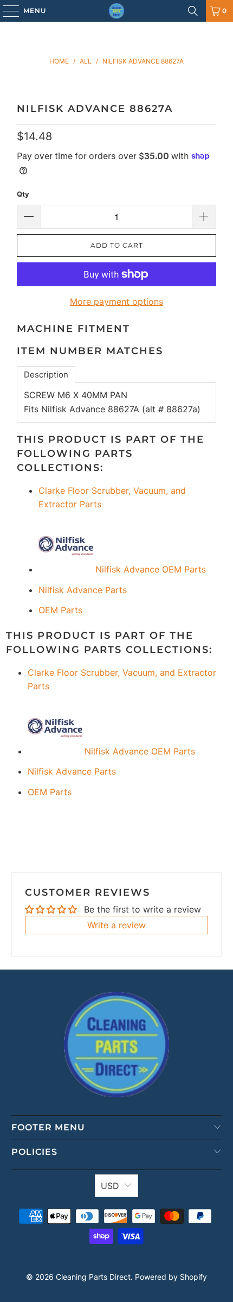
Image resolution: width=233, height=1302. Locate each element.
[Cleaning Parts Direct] (117, 11)
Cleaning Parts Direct (93, 1276)
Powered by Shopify (171, 1276)
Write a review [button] (116, 925)
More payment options (116, 301)
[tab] (46, 374)
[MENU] (5, 11)
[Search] (193, 11)
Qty (23, 194)
